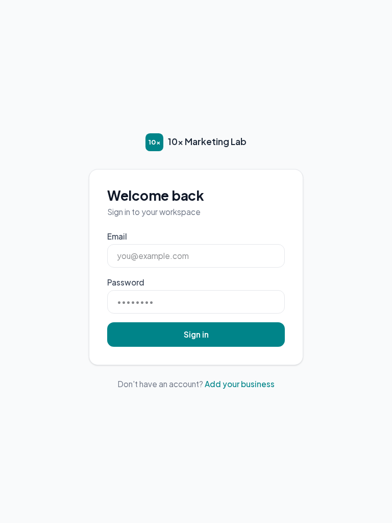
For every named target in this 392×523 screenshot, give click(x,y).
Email (117, 236)
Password (125, 282)
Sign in (196, 334)
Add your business (240, 384)
